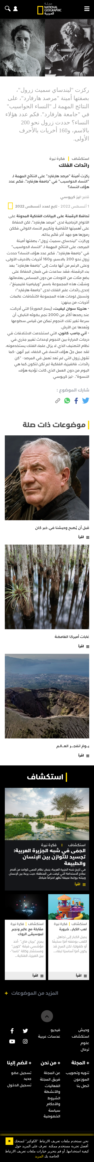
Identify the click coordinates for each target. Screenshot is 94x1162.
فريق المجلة (50, 1079)
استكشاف (77, 845)
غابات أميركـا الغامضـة (72, 637)
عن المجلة (52, 1073)
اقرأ (81, 537)
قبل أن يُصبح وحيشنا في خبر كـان (62, 528)
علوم (85, 1043)
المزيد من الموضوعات (34, 993)
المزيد (39, 1156)
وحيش (83, 1030)
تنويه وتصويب (77, 1073)
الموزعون (81, 1079)
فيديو (55, 1030)
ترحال (85, 1049)
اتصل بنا (83, 1086)
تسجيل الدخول (19, 1085)
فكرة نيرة (57, 159)
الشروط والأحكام (53, 1101)
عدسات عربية (49, 1036)
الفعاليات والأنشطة (52, 1088)
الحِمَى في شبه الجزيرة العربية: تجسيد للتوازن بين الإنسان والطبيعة (50, 857)
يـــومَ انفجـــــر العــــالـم (72, 746)
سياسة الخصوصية (52, 1113)
